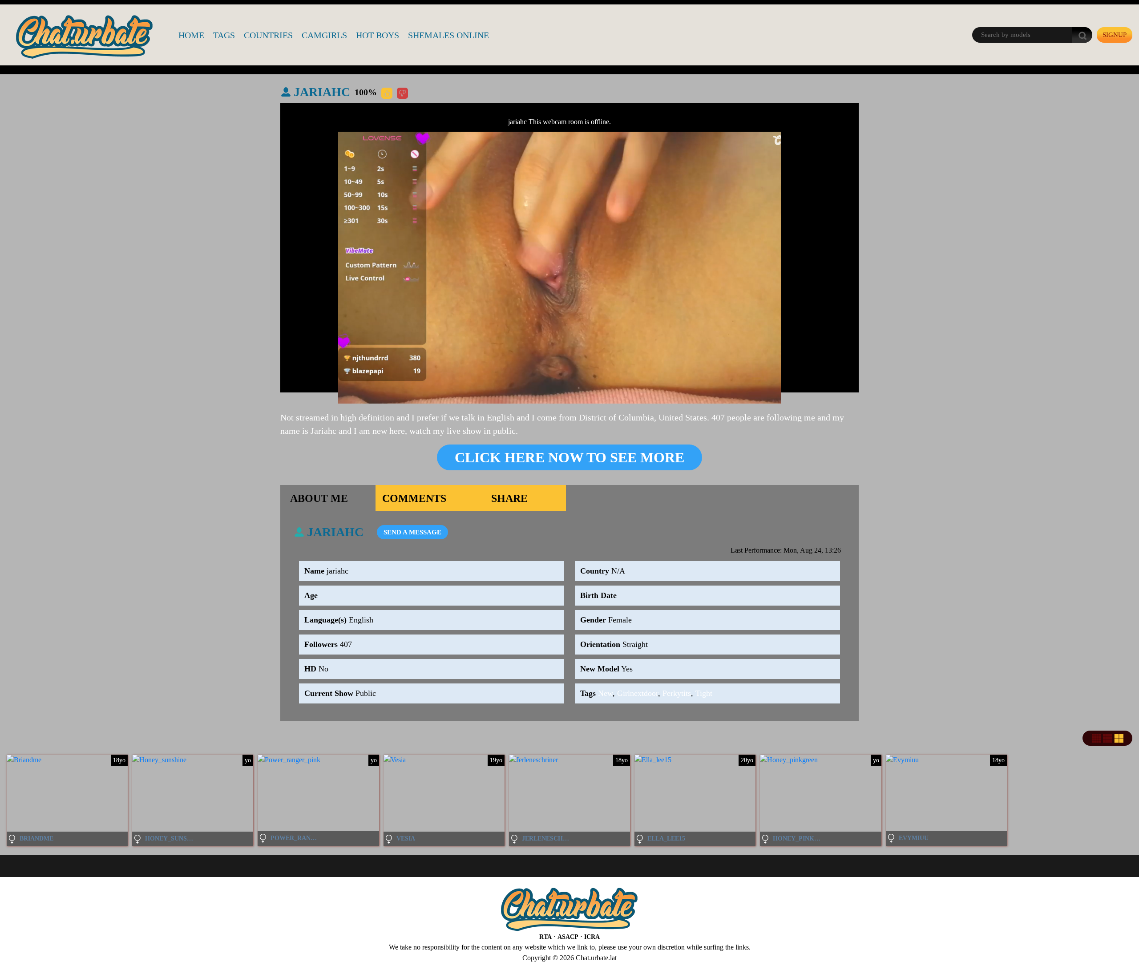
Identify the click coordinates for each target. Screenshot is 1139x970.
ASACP (567, 937)
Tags (224, 35)
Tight (703, 693)
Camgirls (324, 35)
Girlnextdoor (637, 693)
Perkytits (676, 693)
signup (1115, 34)
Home (191, 35)
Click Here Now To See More (569, 457)
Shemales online (448, 35)
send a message (412, 532)
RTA (545, 937)
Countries (268, 35)
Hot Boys (377, 35)
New (605, 693)
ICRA (592, 937)
